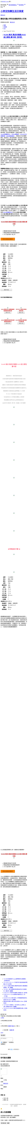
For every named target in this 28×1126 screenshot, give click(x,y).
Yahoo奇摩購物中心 (5, 134)
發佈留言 (3, 1044)
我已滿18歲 (3, 1123)
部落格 (5, 26)
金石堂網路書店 (10, 136)
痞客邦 (9, 1026)
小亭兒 (2, 1017)
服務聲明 (16, 1105)
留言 (13, 1026)
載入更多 (3, 1035)
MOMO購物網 (15, 134)
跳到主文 (3, 15)
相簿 (4, 25)
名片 (4, 28)
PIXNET (6, 1104)
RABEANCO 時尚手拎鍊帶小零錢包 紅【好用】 (15, 992)
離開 (8, 1123)
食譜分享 (11, 1030)
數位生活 (12, 22)
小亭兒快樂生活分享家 (12, 11)
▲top (2, 1032)
